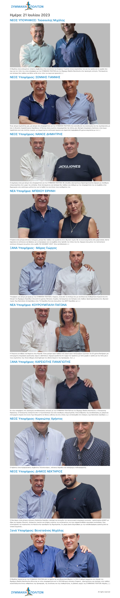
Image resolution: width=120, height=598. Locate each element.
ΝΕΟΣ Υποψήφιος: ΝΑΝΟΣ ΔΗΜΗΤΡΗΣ (36, 134)
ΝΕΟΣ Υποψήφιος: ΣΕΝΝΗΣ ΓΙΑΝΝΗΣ (35, 77)
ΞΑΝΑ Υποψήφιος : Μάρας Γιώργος (33, 248)
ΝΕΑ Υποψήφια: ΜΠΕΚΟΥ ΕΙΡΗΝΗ (32, 191)
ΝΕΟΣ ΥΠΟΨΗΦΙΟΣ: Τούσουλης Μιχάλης (37, 20)
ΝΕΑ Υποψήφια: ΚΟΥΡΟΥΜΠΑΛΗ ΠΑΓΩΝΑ (38, 305)
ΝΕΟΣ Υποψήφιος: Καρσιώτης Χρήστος (36, 418)
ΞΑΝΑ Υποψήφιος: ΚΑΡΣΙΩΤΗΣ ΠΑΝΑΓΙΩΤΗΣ (40, 362)
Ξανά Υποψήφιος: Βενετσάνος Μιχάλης (37, 530)
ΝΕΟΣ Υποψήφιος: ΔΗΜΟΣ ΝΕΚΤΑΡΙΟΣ (36, 471)
